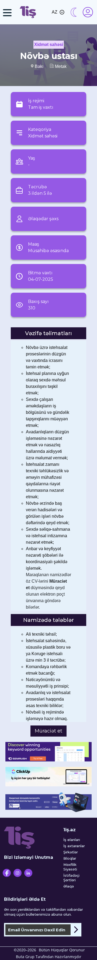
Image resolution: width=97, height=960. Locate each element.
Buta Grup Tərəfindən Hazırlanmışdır (48, 956)
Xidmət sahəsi (48, 44)
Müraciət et (48, 731)
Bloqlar (69, 858)
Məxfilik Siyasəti (70, 866)
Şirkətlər (70, 852)
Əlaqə (68, 886)
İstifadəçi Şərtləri (71, 877)
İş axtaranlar (74, 846)
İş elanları (71, 839)
